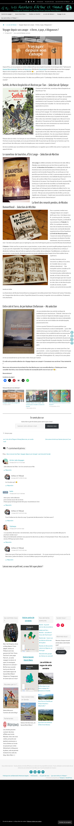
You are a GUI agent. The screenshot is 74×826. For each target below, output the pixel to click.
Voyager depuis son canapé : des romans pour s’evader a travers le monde (35, 404)
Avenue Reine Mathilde (10, 69)
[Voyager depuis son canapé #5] (13, 396)
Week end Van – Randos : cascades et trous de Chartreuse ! (45, 632)
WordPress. (69, 778)
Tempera (61, 778)
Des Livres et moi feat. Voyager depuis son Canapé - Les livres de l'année (28, 454)
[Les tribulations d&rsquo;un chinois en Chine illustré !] (60, 396)
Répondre (8, 470)
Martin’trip (27, 69)
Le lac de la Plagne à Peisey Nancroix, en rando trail (18, 441)
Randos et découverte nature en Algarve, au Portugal (46, 648)
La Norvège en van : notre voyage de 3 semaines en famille (44, 688)
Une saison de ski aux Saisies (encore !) (57, 439)
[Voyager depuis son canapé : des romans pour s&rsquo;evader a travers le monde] (36, 396)
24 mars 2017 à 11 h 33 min (17, 462)
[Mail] (33, 1)
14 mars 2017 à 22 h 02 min (19, 550)
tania (11, 491)
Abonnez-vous (51, 426)
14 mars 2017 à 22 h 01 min (19, 513)
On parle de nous (49, 1)
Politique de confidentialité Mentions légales (16, 776)
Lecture (28, 33)
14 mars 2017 (8, 33)
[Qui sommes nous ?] (10, 633)
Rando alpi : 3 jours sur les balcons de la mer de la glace (46, 640)
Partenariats (40, 1)
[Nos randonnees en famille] (28, 712)
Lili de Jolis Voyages (16, 460)
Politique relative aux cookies (34, 821)
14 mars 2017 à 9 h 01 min (16, 529)
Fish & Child (42, 69)
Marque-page (8, 433)
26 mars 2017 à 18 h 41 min (19, 478)
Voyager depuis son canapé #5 (11, 403)
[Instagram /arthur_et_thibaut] (28, 1)
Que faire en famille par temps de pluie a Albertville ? (45, 703)
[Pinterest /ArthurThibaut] (31, 1)
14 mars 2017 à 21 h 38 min (17, 493)
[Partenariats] (10, 724)
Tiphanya (12, 526)
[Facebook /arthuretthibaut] (26, 1)
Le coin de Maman (11, 25)
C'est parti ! (61, 652)
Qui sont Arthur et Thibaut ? (63, 1)
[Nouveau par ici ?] (10, 697)
